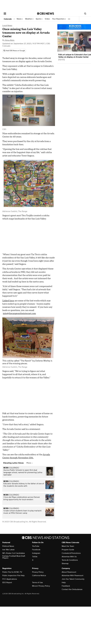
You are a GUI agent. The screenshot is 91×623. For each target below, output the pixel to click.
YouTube (35, 546)
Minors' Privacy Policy (41, 586)
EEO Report (7, 582)
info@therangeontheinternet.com (19, 313)
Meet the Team (68, 546)
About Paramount (69, 572)
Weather (28, 19)
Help (64, 582)
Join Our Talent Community (73, 579)
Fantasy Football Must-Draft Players (13, 557)
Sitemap (65, 563)
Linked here (8, 300)
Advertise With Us (69, 557)
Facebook (36, 550)
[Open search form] (85, 13)
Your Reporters (58, 19)
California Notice (39, 575)
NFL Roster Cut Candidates (13, 553)
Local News (7, 25)
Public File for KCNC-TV (12, 572)
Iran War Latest (8, 550)
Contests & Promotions (71, 553)
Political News (8, 546)
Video (47, 19)
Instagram (36, 553)
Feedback (66, 586)
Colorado (8, 19)
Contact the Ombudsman (72, 589)
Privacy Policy (37, 572)
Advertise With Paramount (72, 575)
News (19, 19)
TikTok (34, 557)
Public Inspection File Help (13, 575)
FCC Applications (9, 579)
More (29, 463)
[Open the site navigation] (18, 13)
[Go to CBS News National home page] (45, 13)
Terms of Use (37, 582)
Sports (38, 19)
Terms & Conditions (70, 560)
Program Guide (68, 550)
